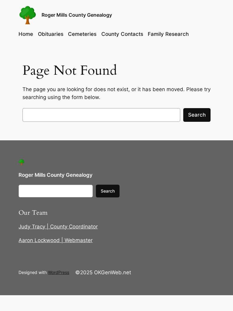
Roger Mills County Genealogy (77, 15)
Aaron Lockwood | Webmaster (56, 240)
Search (197, 115)
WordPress (58, 272)
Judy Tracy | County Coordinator (58, 227)
